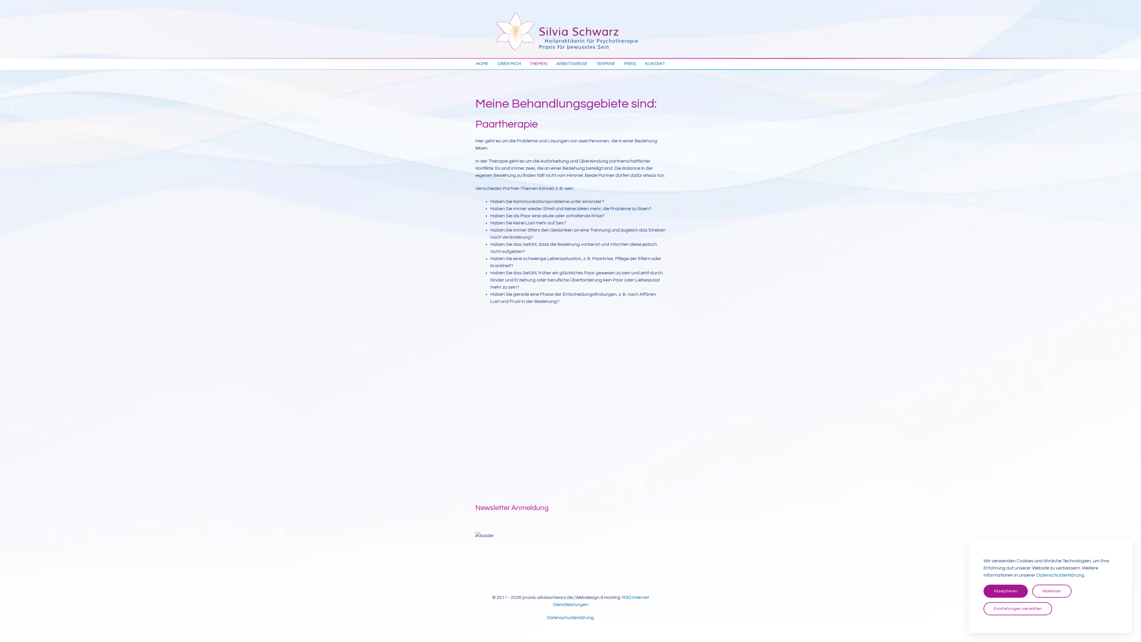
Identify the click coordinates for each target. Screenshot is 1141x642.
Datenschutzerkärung (570, 617)
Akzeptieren (1006, 591)
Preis (630, 64)
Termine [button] (605, 64)
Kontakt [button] (655, 64)
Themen (538, 64)
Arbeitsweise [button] (571, 64)
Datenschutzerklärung (1060, 575)
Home (482, 64)
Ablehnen (1051, 591)
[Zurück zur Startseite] (570, 29)
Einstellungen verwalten (1018, 609)
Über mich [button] (509, 64)
